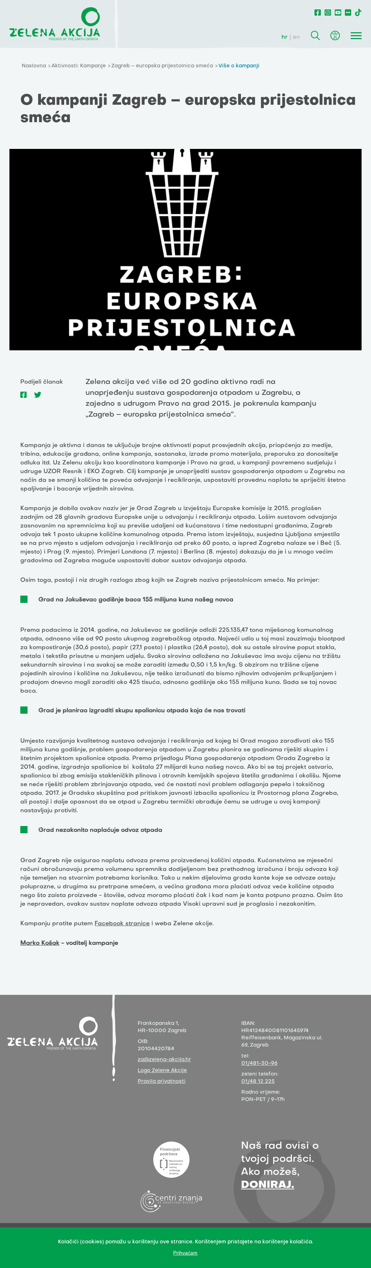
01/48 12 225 (258, 1081)
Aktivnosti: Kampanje (78, 66)
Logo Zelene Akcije (162, 1070)
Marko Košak (39, 943)
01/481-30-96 (259, 1063)
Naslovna (34, 66)
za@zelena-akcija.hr (164, 1060)
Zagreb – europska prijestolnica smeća (162, 66)
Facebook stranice (122, 924)
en (296, 37)
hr (285, 37)
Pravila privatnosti (162, 1081)
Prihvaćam (185, 1253)
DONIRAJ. (267, 1185)
